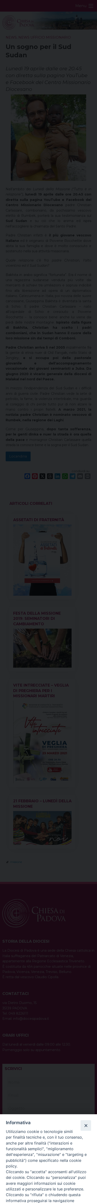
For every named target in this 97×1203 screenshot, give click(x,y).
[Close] (86, 1125)
